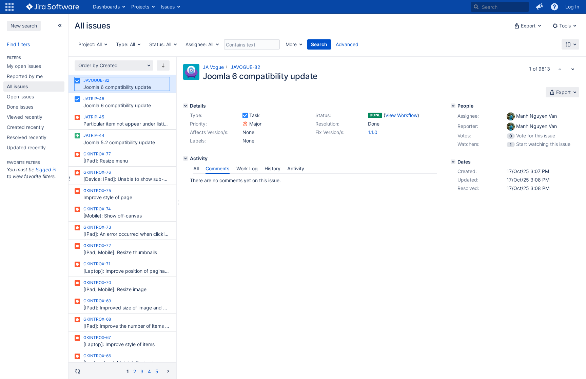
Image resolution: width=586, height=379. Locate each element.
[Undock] (59, 25)
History (272, 168)
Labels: (198, 141)
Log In (572, 7)
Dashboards (106, 7)
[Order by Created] (163, 65)
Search (319, 44)
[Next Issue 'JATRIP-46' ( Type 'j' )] (572, 69)
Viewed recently (24, 117)
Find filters (18, 44)
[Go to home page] (52, 7)
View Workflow (401, 115)
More (291, 44)
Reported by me (25, 76)
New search (24, 26)
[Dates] (453, 161)
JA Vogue (213, 67)
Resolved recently (26, 137)
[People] (453, 105)
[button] (9, 7)
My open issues (24, 66)
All (196, 168)
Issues (168, 7)
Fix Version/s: (330, 132)
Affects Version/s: (209, 132)
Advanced (347, 44)
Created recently (25, 127)
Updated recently (26, 147)
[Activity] (185, 158)
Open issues (20, 96)
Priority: (198, 124)
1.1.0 (372, 132)
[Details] (185, 105)
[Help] (554, 7)
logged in (46, 169)
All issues (17, 86)
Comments (218, 168)
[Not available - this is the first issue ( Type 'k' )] (559, 69)
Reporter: (467, 126)
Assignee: (468, 116)
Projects (140, 7)
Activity (295, 168)
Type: (196, 115)
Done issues (20, 107)
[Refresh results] (77, 371)
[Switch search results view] (570, 44)
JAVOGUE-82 (245, 67)
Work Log (247, 168)
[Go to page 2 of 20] (168, 371)
